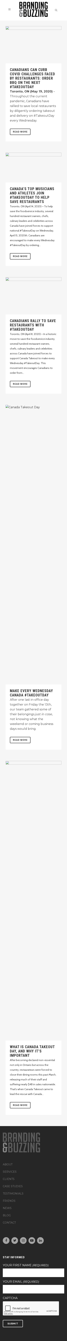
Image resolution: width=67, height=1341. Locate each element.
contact (9, 1222)
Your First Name (26, 1265)
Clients (9, 1179)
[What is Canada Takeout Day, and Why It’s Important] (33, 901)
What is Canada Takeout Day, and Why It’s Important (32, 1051)
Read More (20, 131)
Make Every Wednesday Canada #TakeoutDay (31, 693)
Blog (7, 1215)
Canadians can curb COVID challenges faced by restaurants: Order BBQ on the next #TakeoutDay (32, 78)
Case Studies (13, 1186)
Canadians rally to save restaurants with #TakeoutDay (33, 325)
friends (9, 1201)
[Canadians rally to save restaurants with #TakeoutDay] (33, 295)
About (7, 1164)
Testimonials (13, 1193)
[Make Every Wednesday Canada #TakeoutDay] (33, 544)
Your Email (21, 1281)
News (7, 1208)
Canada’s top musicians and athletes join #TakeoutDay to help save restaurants (32, 195)
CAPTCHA (10, 1298)
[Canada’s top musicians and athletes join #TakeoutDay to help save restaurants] (33, 167)
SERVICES (10, 1171)
